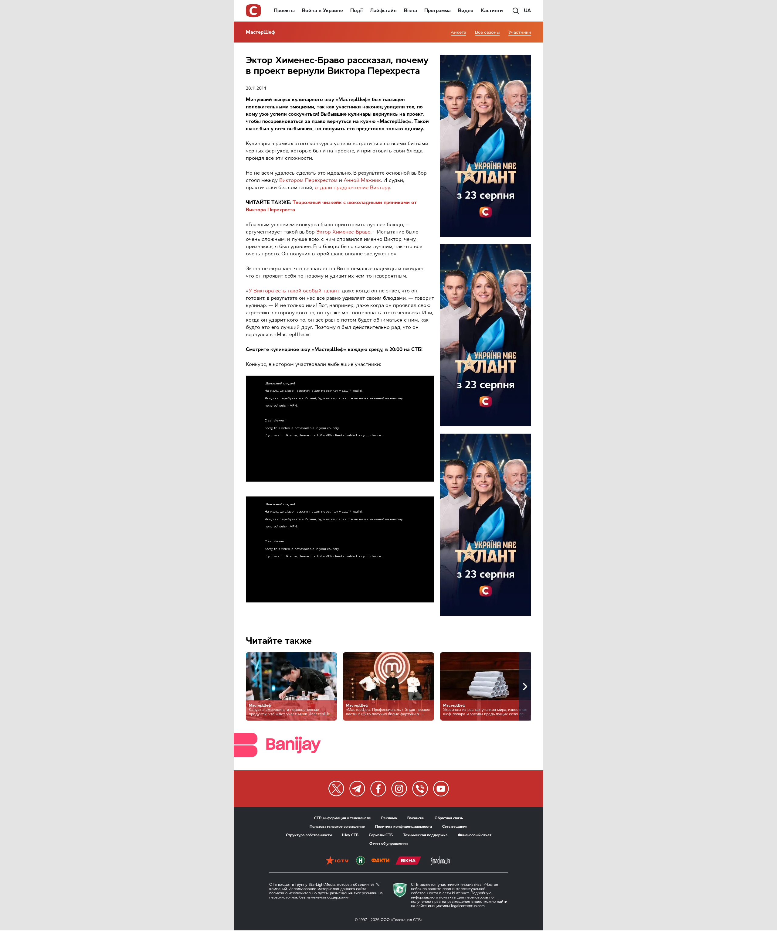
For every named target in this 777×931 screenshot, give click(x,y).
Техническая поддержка (425, 835)
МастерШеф (260, 32)
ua (527, 10)
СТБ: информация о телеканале (342, 818)
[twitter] (336, 788)
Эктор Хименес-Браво (343, 232)
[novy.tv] (360, 861)
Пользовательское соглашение (337, 826)
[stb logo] (254, 10)
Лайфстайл (383, 10)
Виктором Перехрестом (308, 180)
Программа (437, 10)
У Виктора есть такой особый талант (294, 291)
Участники (519, 32)
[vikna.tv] (408, 861)
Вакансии (415, 818)
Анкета (458, 32)
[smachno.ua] (440, 861)
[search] (516, 11)
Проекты (284, 10)
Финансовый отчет (474, 835)
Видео (465, 10)
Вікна (410, 10)
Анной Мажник (362, 180)
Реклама (389, 818)
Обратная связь (449, 818)
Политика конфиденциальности (403, 826)
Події (356, 10)
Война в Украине (322, 10)
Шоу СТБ (350, 835)
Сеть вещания (454, 826)
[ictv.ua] (337, 861)
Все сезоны (487, 32)
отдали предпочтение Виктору (352, 187)
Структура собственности (309, 835)
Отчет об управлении (388, 843)
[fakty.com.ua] (380, 861)
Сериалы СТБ (381, 835)
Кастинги (492, 10)
